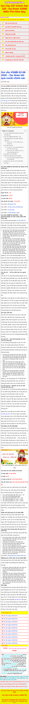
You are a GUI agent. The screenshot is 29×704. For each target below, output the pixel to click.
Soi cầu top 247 (5, 100)
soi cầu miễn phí (21, 220)
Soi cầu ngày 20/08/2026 (10, 643)
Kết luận (6, 163)
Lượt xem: (4, 81)
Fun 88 (24, 686)
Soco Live (25, 681)
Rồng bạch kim (11, 204)
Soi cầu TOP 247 (8, 145)
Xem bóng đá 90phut (16, 681)
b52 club (15, 684)
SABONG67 (22, 684)
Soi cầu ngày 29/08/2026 (10, 615)
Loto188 (2, 681)
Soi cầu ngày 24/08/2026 (10, 631)
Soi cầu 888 (11, 209)
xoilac (7, 681)
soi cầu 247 (18, 599)
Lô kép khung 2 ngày (13, 212)
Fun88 (2, 17)
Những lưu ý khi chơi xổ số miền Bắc (13, 161)
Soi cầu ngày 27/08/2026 (10, 621)
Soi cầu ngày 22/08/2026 (10, 637)
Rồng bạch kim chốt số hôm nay (17, 555)
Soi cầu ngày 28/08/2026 (10, 618)
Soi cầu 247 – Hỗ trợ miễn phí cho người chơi (15, 142)
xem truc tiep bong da (6, 684)
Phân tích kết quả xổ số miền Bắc (12, 155)
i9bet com (18, 686)
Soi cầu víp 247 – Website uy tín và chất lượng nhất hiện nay (15, 151)
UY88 (1, 686)
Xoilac (13, 686)
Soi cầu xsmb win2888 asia (15, 207)
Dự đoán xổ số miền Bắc (10, 154)
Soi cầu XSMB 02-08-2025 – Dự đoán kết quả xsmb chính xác (13, 75)
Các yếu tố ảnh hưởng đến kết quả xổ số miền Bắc (15, 158)
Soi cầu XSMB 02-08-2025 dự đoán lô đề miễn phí (14, 134)
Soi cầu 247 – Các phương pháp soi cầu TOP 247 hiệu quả (15, 148)
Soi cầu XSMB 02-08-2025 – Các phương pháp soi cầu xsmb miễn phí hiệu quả (13, 138)
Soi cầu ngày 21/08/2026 (10, 640)
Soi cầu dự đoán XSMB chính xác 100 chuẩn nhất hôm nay (14, 64)
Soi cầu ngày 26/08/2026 (10, 625)
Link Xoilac (7, 686)
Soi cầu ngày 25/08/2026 (10, 628)
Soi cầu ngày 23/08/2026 (10, 634)
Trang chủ (5, 64)
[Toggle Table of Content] (24, 131)
